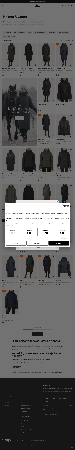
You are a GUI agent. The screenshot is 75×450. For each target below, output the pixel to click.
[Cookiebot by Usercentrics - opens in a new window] (63, 205)
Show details (63, 238)
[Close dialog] (57, 201)
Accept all (58, 243)
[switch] (29, 233)
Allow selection (37, 243)
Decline (16, 243)
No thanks (37, 247)
